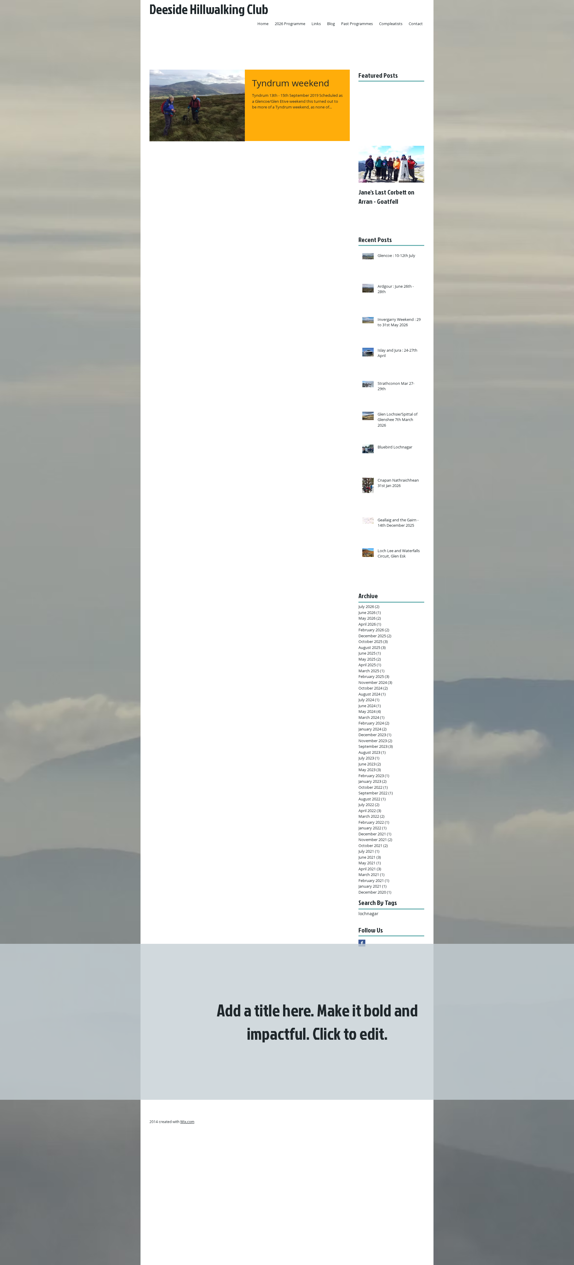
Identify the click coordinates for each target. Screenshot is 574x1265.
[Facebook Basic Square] (361, 943)
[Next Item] (414, 164)
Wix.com (187, 1121)
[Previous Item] (368, 164)
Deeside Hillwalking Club (208, 9)
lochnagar (368, 913)
